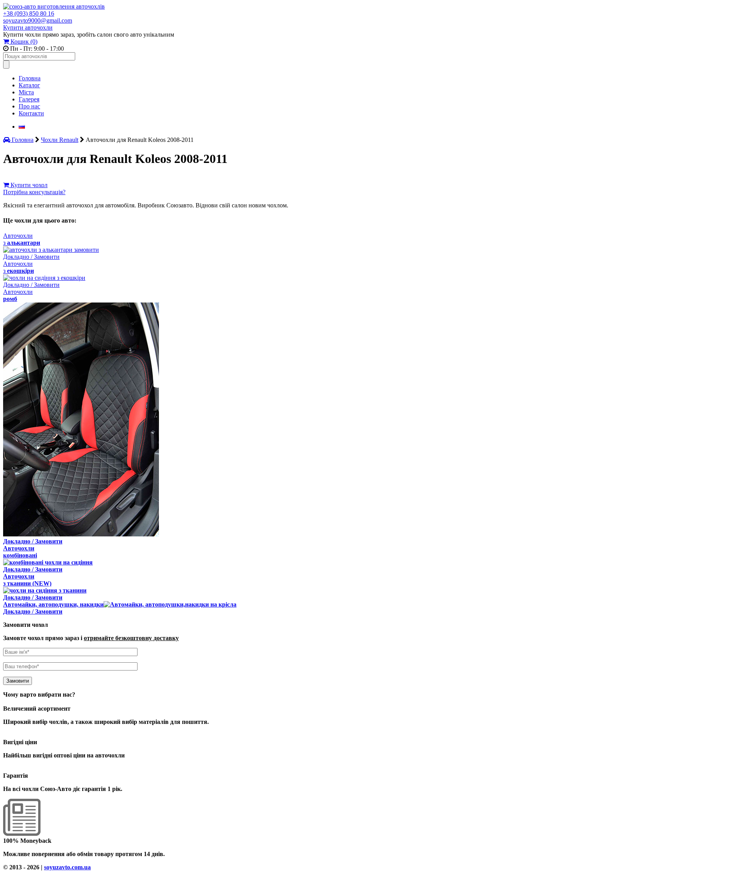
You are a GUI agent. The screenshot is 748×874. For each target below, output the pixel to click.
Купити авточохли (28, 27)
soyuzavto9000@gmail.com (37, 20)
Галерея (29, 99)
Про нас (29, 106)
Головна (30, 78)
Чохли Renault (59, 139)
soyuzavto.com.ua (67, 867)
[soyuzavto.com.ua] (54, 6)
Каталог (29, 85)
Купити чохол (28, 185)
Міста (26, 92)
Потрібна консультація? (34, 192)
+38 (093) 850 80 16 (28, 13)
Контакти (31, 113)
